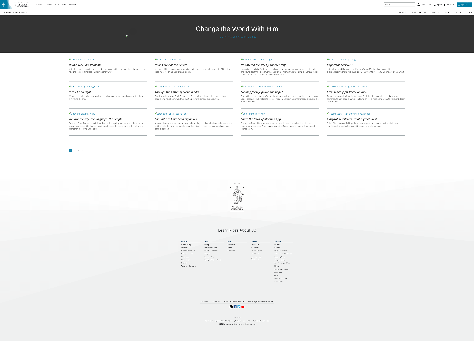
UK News (412, 12)
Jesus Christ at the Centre (171, 65)
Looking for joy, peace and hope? (262, 92)
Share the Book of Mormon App (261, 119)
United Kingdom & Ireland (16, 12)
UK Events (459, 12)
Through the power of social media (177, 92)
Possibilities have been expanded (176, 119)
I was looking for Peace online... (347, 92)
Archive (469, 12)
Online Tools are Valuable (85, 65)
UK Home (402, 12)
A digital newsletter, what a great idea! (352, 119)
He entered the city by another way (263, 65)
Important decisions (340, 65)
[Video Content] (237, 37)
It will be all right (80, 92)
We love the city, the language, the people (95, 119)
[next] (90, 150)
